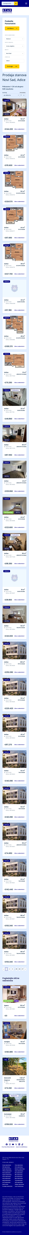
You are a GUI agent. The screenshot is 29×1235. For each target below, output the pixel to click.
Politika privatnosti (8, 1147)
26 (19, 969)
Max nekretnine (19, 1178)
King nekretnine (6, 1180)
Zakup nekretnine (19, 1184)
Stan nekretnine (6, 1176)
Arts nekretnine (6, 1182)
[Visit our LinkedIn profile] (19, 1144)
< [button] (3, 969)
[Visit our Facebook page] (7, 1144)
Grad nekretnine (6, 1165)
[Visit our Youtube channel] (13, 1144)
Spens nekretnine (6, 1174)
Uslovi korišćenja (21, 1147)
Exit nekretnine (18, 1176)
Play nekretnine (6, 1178)
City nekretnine (19, 1165)
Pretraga (10, 66)
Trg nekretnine (18, 1180)
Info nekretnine (19, 1167)
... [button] (14, 969)
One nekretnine (19, 1182)
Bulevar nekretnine (20, 1169)
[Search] (16, 3)
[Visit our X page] (16, 1144)
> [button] (25, 969)
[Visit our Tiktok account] (22, 1144)
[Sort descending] (24, 95)
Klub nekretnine (6, 1172)
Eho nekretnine (18, 1172)
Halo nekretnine (19, 1171)
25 (16, 969)
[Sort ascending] (21, 95)
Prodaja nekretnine (7, 1186)
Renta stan (5, 1184)
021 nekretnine (6, 1167)
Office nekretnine (7, 1171)
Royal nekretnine (6, 1169)
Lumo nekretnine (19, 1186)
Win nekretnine (18, 1174)
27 (22, 969)
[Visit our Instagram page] (10, 1144)
